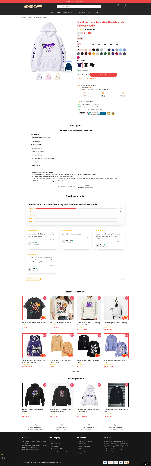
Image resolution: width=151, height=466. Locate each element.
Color (78, 47)
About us (52, 441)
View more (75, 371)
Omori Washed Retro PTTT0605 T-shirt (34, 323)
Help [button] (148, 463)
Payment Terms (81, 443)
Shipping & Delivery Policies (84, 441)
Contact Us (80, 448)
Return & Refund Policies (83, 446)
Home (24, 18)
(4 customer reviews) (90, 29)
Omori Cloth (31, 18)
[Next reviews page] (123, 279)
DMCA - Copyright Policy (56, 448)
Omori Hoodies (42, 18)
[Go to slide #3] (57, 76)
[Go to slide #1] (39, 76)
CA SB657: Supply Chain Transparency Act (61, 451)
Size (78, 41)
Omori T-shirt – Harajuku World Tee (60, 323)
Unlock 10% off (3, 458)
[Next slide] (71, 47)
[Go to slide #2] (48, 76)
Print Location (81, 60)
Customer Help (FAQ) (83, 451)
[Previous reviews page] (115, 279)
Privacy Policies (54, 446)
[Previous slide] (25, 47)
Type (78, 35)
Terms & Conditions (55, 443)
